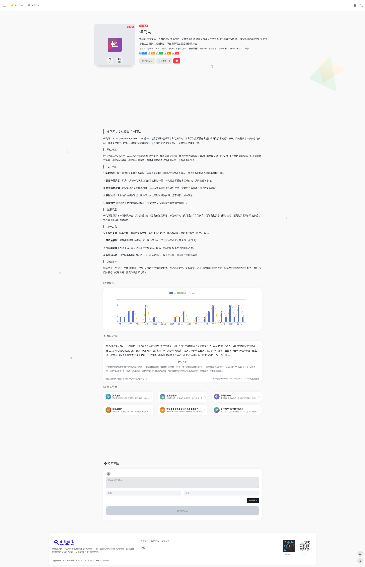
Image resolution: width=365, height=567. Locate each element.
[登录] (354, 5)
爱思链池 (70, 560)
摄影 (184, 48)
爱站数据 (202, 346)
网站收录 (143, 26)
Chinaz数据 (217, 346)
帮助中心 (155, 541)
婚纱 (164, 48)
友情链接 (166, 541)
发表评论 (253, 500)
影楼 (178, 48)
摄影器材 (193, 48)
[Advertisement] (182, 106)
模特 (232, 48)
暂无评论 (113, 463)
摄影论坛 (212, 48)
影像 (171, 48)
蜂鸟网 (240, 48)
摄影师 (203, 48)
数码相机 (223, 48)
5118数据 (188, 346)
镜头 (247, 48)
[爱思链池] (65, 543)
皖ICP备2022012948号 (83, 560)
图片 (158, 48)
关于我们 (144, 541)
